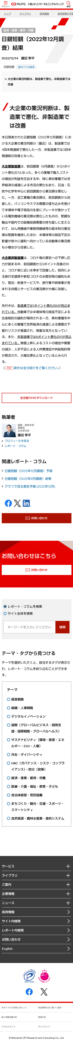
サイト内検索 (11, 921)
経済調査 (44, 13)
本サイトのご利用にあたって (14, 1007)
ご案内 (6, 884)
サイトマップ (44, 1026)
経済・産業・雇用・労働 (18, 30)
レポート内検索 (13, 930)
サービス (8, 866)
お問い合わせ (11, 939)
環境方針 (42, 1017)
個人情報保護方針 (9, 1017)
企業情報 (8, 893)
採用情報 (8, 912)
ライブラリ (25, 13)
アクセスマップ (8, 1026)
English (7, 948)
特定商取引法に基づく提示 (50, 1007)
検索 (62, 627)
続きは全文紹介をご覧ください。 (36, 368)
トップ (7, 13)
